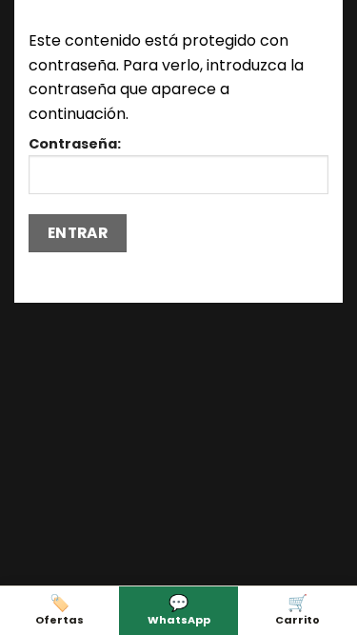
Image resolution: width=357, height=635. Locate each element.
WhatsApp (179, 608)
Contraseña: (75, 143)
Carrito (297, 608)
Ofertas (59, 608)
